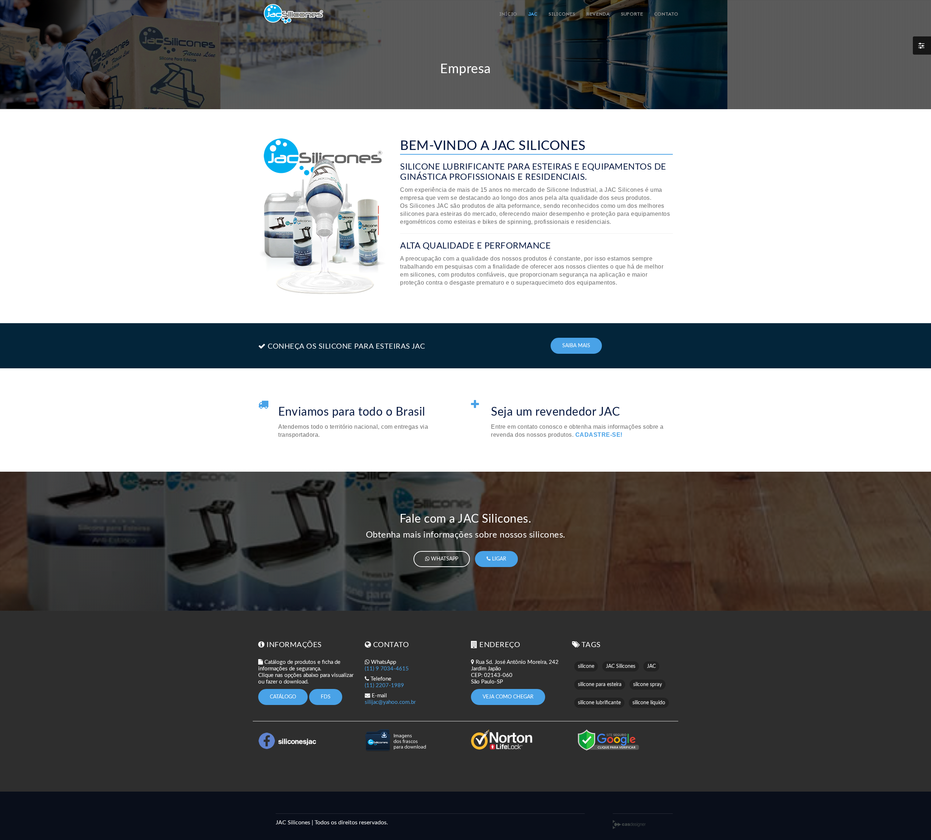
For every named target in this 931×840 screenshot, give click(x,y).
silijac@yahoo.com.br (390, 702)
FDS (326, 697)
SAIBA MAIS (576, 345)
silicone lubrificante (599, 702)
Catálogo (283, 697)
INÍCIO (508, 14)
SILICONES (561, 14)
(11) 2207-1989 (384, 685)
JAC (533, 14)
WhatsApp (443, 559)
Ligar (498, 559)
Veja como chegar (508, 697)
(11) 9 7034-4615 (387, 668)
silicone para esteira (600, 684)
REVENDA (598, 14)
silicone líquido (648, 702)
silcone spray (647, 684)
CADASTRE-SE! (599, 435)
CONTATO (666, 14)
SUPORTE (632, 14)
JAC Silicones (620, 666)
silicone (586, 666)
